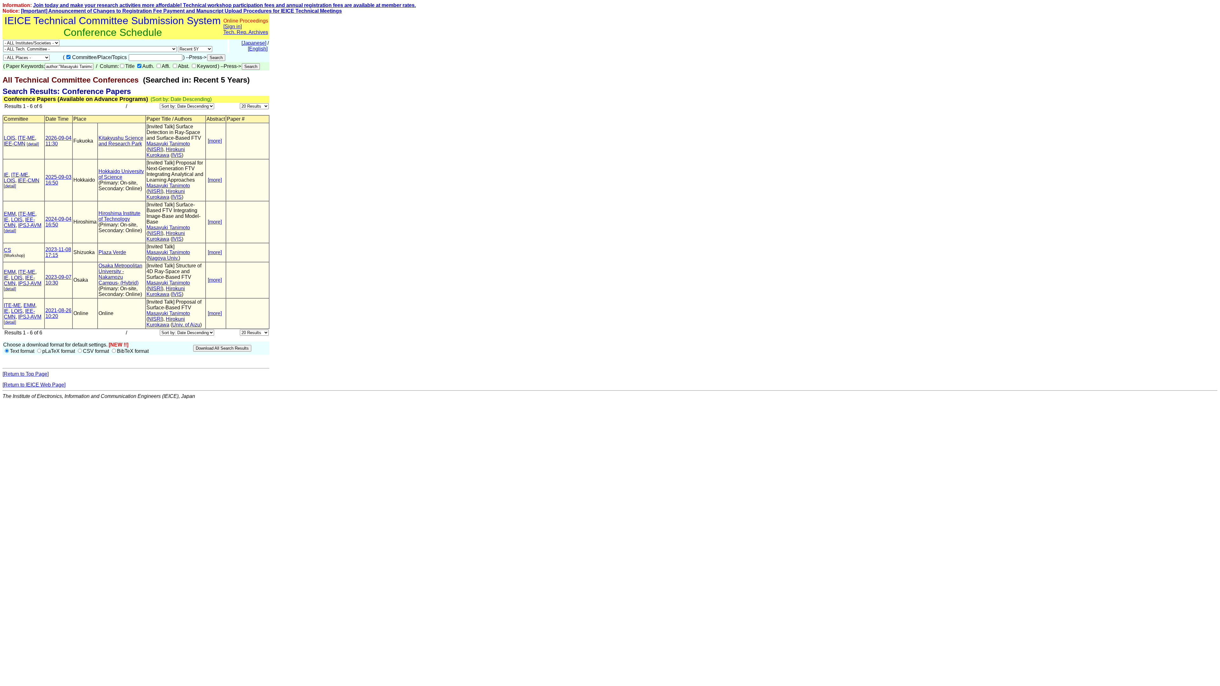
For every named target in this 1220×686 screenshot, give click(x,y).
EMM (10, 214)
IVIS (177, 155)
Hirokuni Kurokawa (165, 152)
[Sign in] (232, 26)
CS (7, 250)
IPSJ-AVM (29, 225)
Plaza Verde (112, 252)
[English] (258, 48)
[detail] (33, 144)
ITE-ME (26, 138)
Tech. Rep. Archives (245, 32)
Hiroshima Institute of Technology (119, 216)
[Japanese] (253, 43)
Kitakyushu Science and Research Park (120, 140)
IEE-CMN (14, 143)
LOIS (9, 138)
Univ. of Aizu (186, 324)
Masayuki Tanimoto (168, 143)
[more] (215, 141)
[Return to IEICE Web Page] (34, 384)
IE (6, 175)
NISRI (155, 149)
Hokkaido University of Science (121, 174)
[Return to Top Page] (26, 374)
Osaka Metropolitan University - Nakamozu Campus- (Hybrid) (120, 274)
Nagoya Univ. (163, 258)
